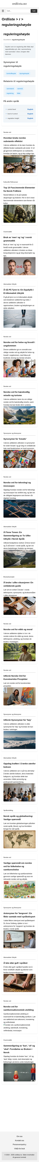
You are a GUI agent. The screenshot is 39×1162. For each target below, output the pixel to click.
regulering (10, 93)
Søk (34, 11)
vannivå (20, 88)
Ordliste (8, 19)
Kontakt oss (19, 1140)
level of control (13, 114)
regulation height (13, 118)
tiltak (18, 93)
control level (12, 109)
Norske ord (7, 132)
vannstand (10, 88)
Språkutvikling (8, 810)
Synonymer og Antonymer (12, 433)
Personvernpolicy (19, 1144)
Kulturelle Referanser (10, 182)
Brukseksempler (9, 577)
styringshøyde (24, 73)
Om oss (19, 1136)
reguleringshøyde (16, 25)
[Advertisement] (19, 1108)
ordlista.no (19, 3)
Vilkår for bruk (19, 1149)
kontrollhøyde (11, 73)
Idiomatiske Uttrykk (9, 284)
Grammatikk (7, 232)
